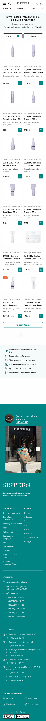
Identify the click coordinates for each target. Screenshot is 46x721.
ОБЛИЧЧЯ (20, 8)
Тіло (26, 521)
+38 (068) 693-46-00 (15, 609)
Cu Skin (5, 253)
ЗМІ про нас (8, 532)
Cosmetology (33, 704)
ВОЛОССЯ (7, 8)
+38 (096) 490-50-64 (15, 616)
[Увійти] (36, 3)
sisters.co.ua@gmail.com (16, 582)
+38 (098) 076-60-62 (15, 680)
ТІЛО (32, 8)
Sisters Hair (10, 698)
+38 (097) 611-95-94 (15, 645)
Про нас (6, 528)
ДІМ (41, 8)
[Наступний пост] (38, 449)
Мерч (26, 529)
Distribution (10, 704)
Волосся (27, 513)
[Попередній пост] (8, 449)
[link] (41, 3)
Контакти (6, 551)
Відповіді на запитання (12, 523)
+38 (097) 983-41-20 (15, 605)
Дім (25, 525)
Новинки (28, 533)
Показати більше (23, 325)
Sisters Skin (32, 698)
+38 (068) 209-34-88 (15, 673)
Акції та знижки (31, 537)
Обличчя (28, 517)
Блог (4, 542)
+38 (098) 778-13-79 (15, 638)
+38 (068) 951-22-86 (15, 612)
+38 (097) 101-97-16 (15, 655)
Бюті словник (8, 546)
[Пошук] (9, 3)
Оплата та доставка (11, 513)
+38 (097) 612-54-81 (15, 597)
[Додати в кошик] (20, 83)
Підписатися (22, 422)
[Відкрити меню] (4, 3)
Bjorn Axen (7, 66)
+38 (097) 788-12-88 (15, 601)
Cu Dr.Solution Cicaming (15, 253)
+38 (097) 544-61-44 (15, 663)
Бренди (27, 541)
